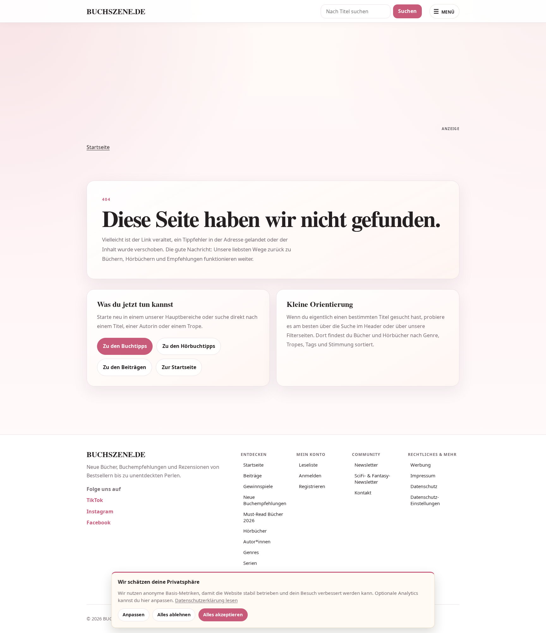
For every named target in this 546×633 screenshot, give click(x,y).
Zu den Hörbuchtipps (188, 346)
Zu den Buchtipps (125, 346)
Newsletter (366, 465)
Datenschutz (423, 486)
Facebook (99, 522)
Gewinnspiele (258, 486)
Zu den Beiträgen (124, 367)
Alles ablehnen (174, 615)
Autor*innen (256, 541)
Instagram (100, 511)
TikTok (95, 500)
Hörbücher (255, 531)
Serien (250, 563)
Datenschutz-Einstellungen (425, 500)
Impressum (422, 475)
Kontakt (363, 492)
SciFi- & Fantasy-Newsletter (372, 478)
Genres (251, 552)
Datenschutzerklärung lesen (206, 600)
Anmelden (310, 475)
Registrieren (312, 486)
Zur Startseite (179, 367)
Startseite (98, 147)
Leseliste (308, 465)
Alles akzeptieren (223, 615)
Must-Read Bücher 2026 (263, 517)
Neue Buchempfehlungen (264, 500)
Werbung (420, 465)
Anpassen (133, 615)
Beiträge (252, 475)
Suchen (407, 11)
